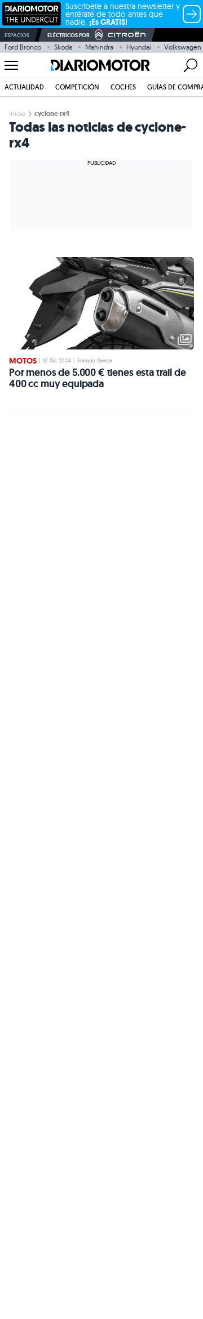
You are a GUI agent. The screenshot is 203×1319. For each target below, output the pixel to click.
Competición (77, 87)
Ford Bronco (23, 47)
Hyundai (138, 47)
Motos (23, 361)
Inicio (17, 113)
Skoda (63, 47)
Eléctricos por (68, 35)
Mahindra (99, 47)
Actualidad (24, 87)
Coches (123, 87)
